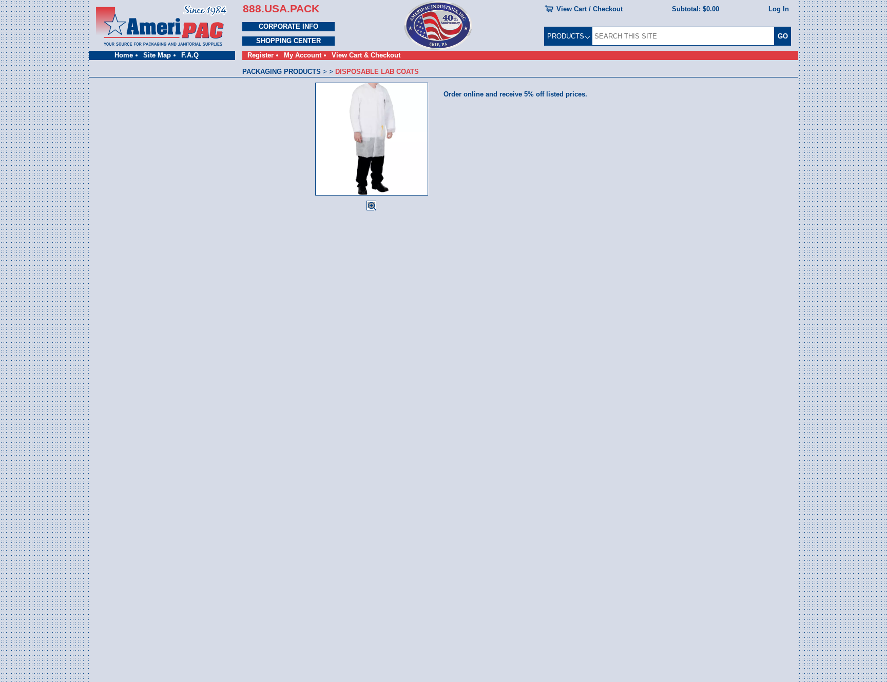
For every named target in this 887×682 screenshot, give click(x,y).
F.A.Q (190, 55)
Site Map (157, 55)
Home (123, 55)
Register (260, 55)
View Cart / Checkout (589, 9)
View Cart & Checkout (366, 55)
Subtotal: (695, 9)
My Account (302, 55)
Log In (778, 9)
